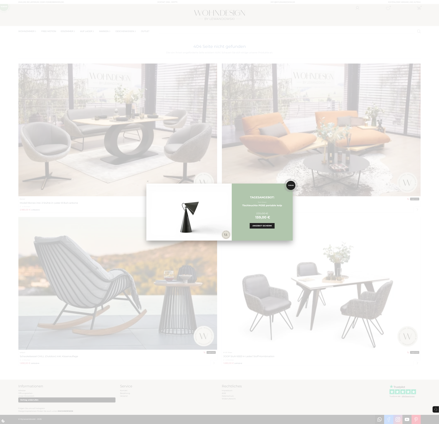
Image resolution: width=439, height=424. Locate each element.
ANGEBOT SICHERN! (262, 226)
